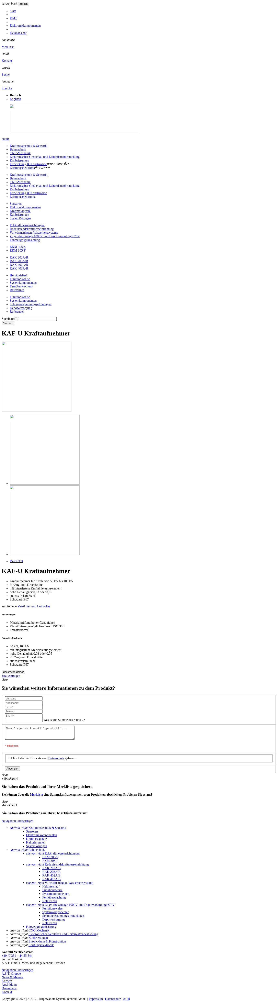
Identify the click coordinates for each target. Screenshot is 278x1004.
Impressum (96, 999)
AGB (126, 999)
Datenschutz (56, 758)
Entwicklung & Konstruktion (28, 164)
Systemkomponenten (23, 282)
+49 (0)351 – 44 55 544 (17, 955)
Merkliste (8, 46)
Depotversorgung (21, 308)
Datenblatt (16, 561)
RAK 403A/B (19, 268)
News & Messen (12, 977)
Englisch (15, 99)
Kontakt (7, 60)
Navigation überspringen (17, 821)
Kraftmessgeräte (20, 211)
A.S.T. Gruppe (11, 973)
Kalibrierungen (19, 160)
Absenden (12, 768)
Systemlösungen (20, 218)
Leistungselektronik (22, 167)
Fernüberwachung (21, 286)
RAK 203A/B (19, 261)
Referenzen (17, 290)
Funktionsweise (20, 279)
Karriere (7, 981)
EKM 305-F (18, 250)
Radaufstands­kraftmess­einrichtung (32, 229)
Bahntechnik (18, 149)
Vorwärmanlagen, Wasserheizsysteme (34, 232)
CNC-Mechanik (20, 153)
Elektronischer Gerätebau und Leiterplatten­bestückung (45, 156)
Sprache (7, 88)
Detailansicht (18, 33)
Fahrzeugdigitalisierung (25, 240)
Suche (6, 74)
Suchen (7, 323)
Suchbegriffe (10, 318)
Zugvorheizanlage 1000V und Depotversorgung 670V (45, 236)
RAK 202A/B (19, 257)
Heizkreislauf (18, 275)
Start (13, 11)
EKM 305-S (18, 247)
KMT (13, 18)
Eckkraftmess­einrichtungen (27, 225)
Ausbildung (9, 984)
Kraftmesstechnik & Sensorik (28, 145)
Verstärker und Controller (34, 606)
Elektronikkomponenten (25, 25)
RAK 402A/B (19, 264)
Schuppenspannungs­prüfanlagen (30, 304)
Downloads (9, 988)
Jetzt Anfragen (11, 675)
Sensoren (16, 203)
